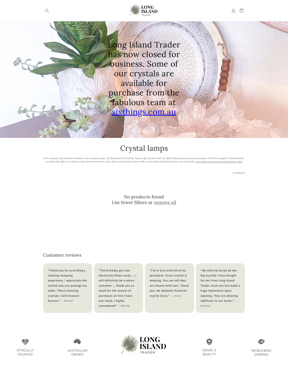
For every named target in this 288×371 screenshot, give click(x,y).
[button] (47, 10)
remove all (165, 202)
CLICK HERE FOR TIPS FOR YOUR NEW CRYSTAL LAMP (218, 162)
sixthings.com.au (144, 112)
